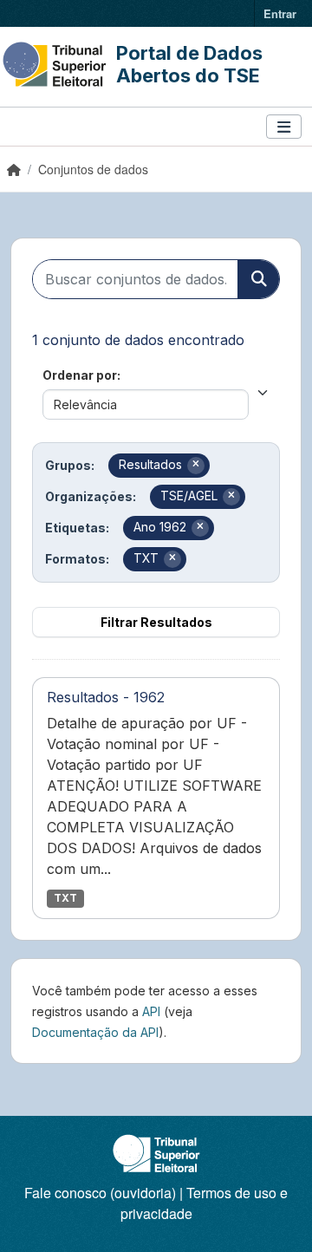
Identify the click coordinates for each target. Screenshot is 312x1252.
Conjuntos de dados (93, 169)
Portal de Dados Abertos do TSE (189, 64)
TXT (65, 897)
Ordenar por (79, 375)
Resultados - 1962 (106, 697)
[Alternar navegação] (284, 127)
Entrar (279, 13)
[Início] (14, 169)
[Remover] (196, 465)
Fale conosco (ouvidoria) (100, 1193)
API (151, 1011)
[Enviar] (258, 279)
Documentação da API (95, 1032)
